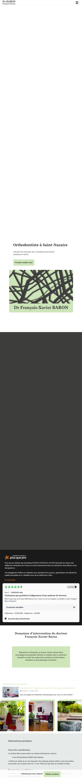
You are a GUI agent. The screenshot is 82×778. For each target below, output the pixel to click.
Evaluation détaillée (14, 607)
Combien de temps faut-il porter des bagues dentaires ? (48, 687)
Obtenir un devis (52, 774)
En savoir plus (10, 580)
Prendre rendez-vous (24, 262)
